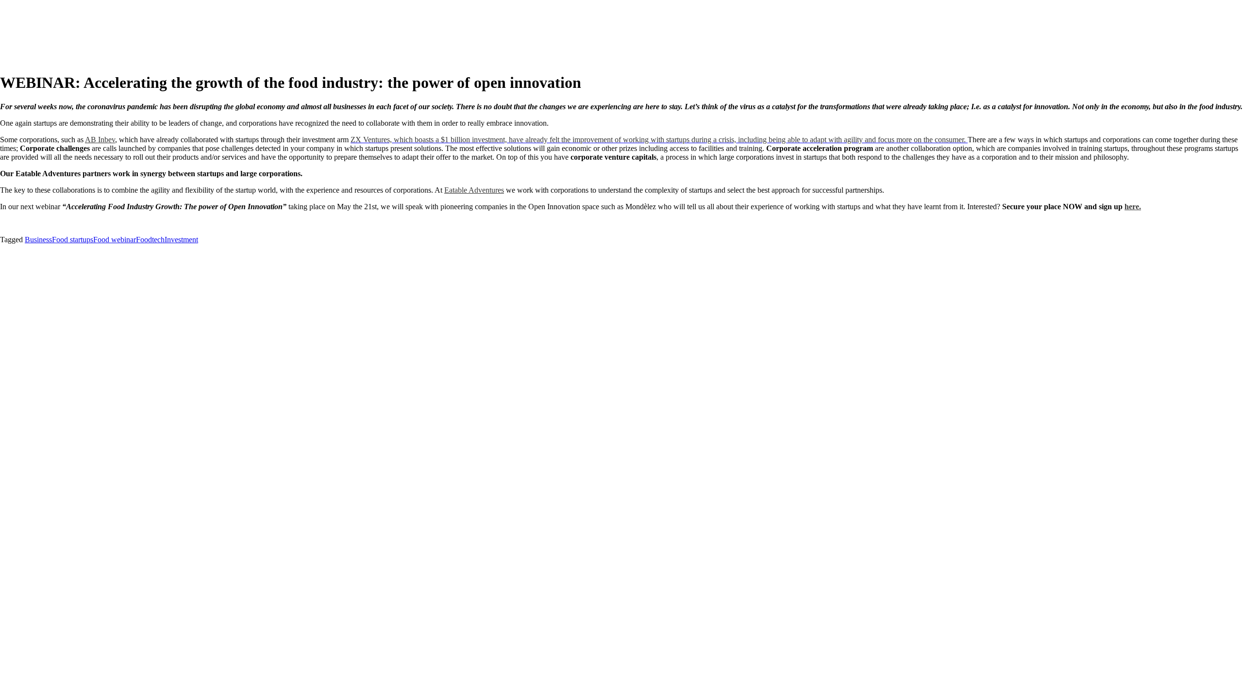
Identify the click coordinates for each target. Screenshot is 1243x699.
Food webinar (114, 239)
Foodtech (150, 239)
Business (38, 239)
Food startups (72, 239)
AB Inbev (100, 139)
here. (1133, 206)
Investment (181, 239)
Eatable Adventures (474, 190)
